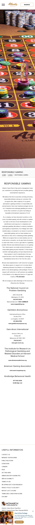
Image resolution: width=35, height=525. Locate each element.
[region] (3, 4)
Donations (5, 463)
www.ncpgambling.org (17, 304)
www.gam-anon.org (17, 343)
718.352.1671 (17, 340)
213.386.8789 (17, 321)
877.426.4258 (17, 380)
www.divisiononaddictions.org (17, 360)
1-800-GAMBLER (23, 302)
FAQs (3, 469)
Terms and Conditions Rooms (12, 494)
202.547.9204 (17, 299)
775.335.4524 (20, 277)
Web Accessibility (8, 479)
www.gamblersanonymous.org (17, 323)
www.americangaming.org (17, 370)
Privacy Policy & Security (10, 488)
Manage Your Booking (9, 457)
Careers (4, 466)
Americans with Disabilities (11, 476)
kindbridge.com (17, 383)
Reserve (27, 5)
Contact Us (6, 454)
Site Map (4, 497)
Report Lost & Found (9, 491)
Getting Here (6, 472)
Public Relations (7, 460)
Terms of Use (6, 482)
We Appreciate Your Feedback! (12, 485)
